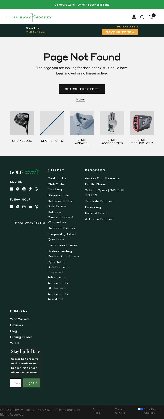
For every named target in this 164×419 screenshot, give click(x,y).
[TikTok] (32, 189)
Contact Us (57, 178)
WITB (14, 343)
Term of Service (120, 411)
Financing (93, 207)
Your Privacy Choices (152, 411)
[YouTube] (32, 207)
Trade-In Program (99, 201)
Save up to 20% (120, 32)
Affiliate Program (99, 219)
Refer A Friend (97, 213)
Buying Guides (21, 337)
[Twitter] (19, 189)
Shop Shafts (52, 140)
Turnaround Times (63, 245)
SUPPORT (56, 170)
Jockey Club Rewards (102, 178)
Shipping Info (58, 195)
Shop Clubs (22, 140)
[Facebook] (13, 189)
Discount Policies (61, 228)
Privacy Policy (98, 411)
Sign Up (31, 383)
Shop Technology (142, 141)
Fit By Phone (95, 184)
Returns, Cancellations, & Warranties (60, 217)
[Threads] (38, 189)
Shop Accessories (112, 141)
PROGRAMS (95, 170)
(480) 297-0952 (35, 31)
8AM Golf (46, 409)
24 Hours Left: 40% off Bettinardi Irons (82, 4)
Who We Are (20, 319)
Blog (13, 331)
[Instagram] (25, 189)
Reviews (16, 325)
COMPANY (19, 311)
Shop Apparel (82, 141)
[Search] (142, 17)
